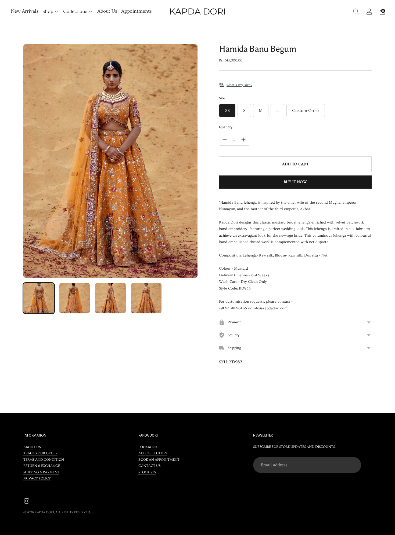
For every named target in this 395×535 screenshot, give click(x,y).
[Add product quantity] (224, 139)
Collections (75, 11)
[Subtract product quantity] (243, 139)
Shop (47, 11)
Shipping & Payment (41, 472)
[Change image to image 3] (110, 298)
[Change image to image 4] (146, 298)
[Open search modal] (355, 11)
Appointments (136, 11)
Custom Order (305, 110)
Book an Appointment (158, 459)
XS (227, 110)
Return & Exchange (41, 466)
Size (222, 98)
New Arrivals (24, 11)
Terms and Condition (43, 459)
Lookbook (147, 447)
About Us (107, 11)
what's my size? (239, 85)
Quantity (225, 127)
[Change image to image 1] (38, 298)
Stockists (147, 472)
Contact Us (149, 466)
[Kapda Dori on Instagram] (26, 502)
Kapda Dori (44, 512)
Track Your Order (40, 453)
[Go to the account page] (368, 11)
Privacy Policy (37, 478)
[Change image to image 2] (74, 298)
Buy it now (295, 182)
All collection (152, 453)
